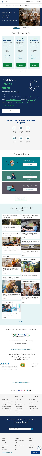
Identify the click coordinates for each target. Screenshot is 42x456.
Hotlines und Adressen (33, 404)
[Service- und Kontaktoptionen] (35, 452)
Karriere (3, 440)
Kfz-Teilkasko (17, 401)
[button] (25, 71)
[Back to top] (39, 448)
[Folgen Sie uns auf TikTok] (30, 390)
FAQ (16, 447)
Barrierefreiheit (31, 442)
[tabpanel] (21, 89)
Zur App (16, 449)
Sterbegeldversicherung (19, 410)
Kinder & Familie (18, 399)
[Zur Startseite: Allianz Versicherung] (2, 1)
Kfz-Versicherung (5, 399)
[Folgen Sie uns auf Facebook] (19, 390)
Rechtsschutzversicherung (6, 402)
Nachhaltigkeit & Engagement (7, 442)
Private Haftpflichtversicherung (7, 401)
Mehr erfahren (17, 438)
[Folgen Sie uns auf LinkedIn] (27, 390)
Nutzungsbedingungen (33, 445)
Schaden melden (32, 399)
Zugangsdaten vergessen (19, 445)
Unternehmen (4, 449)
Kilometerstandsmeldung (33, 401)
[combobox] (29, 97)
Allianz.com (4, 438)
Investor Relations (5, 445)
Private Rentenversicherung (20, 404)
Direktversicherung (18, 406)
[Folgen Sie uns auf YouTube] (24, 390)
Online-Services (31, 402)
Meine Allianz (31, 410)
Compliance (4, 443)
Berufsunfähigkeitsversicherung (7, 404)
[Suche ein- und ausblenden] (39, 5)
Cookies (30, 443)
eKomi (15, 369)
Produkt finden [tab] (16, 27)
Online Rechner (31, 447)
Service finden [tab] (26, 27)
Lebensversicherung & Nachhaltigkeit (19, 413)
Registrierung (17, 442)
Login (16, 443)
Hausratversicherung (19, 402)
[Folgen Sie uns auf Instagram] (21, 390)
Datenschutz (31, 440)
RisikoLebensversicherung (6, 406)
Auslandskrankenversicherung (7, 412)
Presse (3, 447)
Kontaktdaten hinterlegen (33, 408)
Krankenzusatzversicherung (7, 410)
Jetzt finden (29, 164)
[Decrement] (28, 100)
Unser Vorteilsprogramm (19, 440)
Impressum (31, 438)
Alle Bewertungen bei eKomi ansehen (22, 382)
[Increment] (34, 100)
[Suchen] (32, 429)
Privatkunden (7, 1)
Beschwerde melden (32, 406)
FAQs (30, 412)
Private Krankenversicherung (7, 408)
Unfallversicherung (18, 408)
